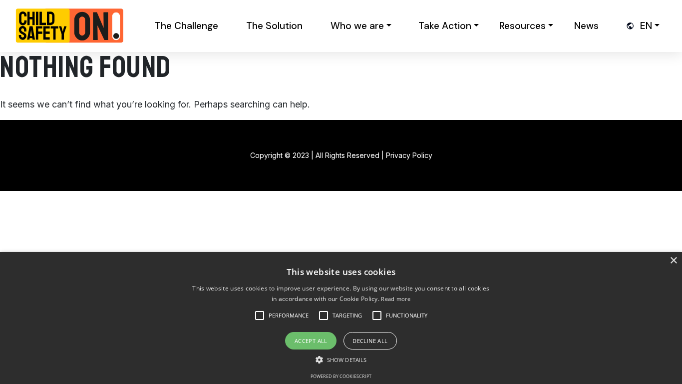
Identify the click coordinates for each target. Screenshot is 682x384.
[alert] (341, 318)
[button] (289, 316)
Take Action (444, 26)
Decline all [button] (369, 340)
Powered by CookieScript (341, 376)
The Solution (274, 26)
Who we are (357, 26)
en (646, 26)
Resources (522, 26)
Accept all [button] (311, 340)
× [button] (673, 260)
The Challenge (186, 26)
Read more (395, 298)
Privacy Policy (409, 155)
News (586, 26)
